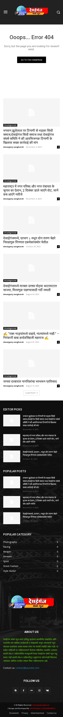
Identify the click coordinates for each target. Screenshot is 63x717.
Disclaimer (14, 713)
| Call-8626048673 (48, 708)
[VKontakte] (47, 690)
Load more (30, 392)
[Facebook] (23, 690)
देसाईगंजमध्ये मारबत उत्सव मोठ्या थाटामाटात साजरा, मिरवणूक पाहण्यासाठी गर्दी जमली (30, 288)
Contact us (51, 713)
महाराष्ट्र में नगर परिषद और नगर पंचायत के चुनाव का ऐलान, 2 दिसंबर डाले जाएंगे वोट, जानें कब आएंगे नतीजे (30, 190)
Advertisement (37, 713)
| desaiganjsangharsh (40, 705)
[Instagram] (39, 690)
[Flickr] (31, 690)
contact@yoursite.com (27, 667)
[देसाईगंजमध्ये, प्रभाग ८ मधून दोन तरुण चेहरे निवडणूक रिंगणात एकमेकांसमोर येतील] (31, 220)
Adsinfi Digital (35, 708)
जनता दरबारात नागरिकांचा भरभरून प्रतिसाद (30, 381)
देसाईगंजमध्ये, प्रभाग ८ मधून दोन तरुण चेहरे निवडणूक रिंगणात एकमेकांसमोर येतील (29, 240)
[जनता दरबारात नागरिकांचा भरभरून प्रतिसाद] (31, 363)
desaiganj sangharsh (13, 147)
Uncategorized (10, 125)
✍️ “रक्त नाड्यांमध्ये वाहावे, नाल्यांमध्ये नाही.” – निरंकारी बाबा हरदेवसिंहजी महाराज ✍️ (31, 336)
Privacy (25, 713)
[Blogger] (15, 690)
